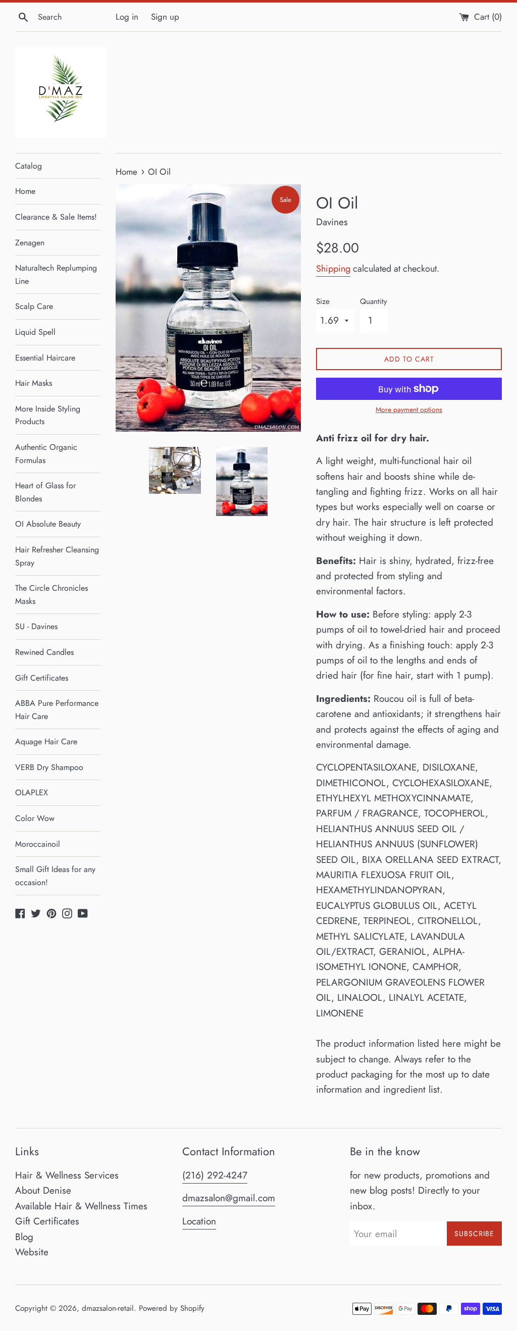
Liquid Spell (35, 332)
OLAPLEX (31, 792)
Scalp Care (34, 306)
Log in (127, 17)
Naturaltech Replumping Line (56, 274)
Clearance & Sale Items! (56, 217)
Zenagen (29, 242)
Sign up (165, 17)
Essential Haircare (45, 358)
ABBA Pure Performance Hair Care (56, 709)
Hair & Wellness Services (67, 1175)
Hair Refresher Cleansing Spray (57, 556)
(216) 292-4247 (214, 1175)
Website (31, 1252)
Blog (24, 1237)
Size (323, 301)
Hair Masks (33, 383)
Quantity (373, 301)
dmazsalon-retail (108, 1308)
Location (199, 1221)
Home (25, 191)
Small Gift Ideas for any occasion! (55, 875)
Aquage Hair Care (46, 741)
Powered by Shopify (171, 1308)
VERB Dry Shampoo (49, 767)
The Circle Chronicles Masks (51, 594)
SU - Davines (36, 626)
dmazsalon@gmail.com (228, 1198)
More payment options (409, 409)
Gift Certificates (41, 678)
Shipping (333, 268)
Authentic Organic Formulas (46, 453)
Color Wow (35, 818)
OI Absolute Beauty (48, 524)
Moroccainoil (37, 844)
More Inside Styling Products (47, 415)
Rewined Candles (44, 652)
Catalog (28, 166)
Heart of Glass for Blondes (45, 492)
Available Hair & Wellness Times (81, 1206)
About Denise (43, 1190)
